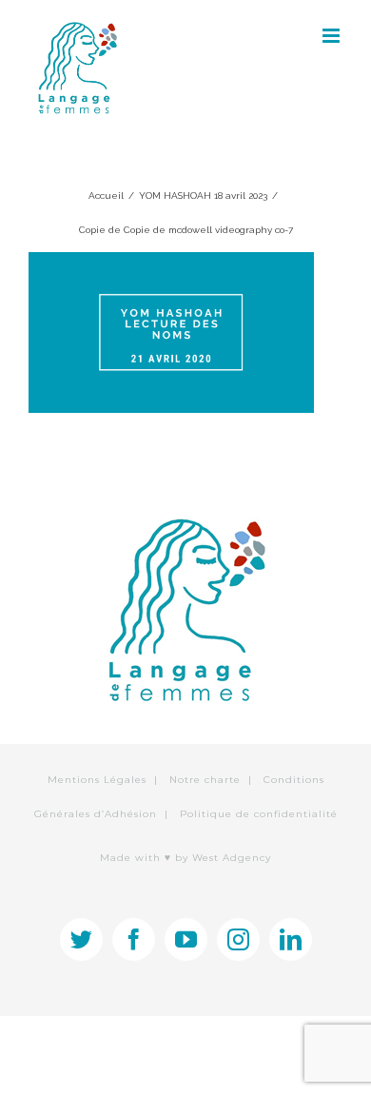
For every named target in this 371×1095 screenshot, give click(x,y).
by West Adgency (223, 857)
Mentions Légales (97, 779)
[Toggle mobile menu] (332, 36)
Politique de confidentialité (259, 814)
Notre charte (205, 779)
